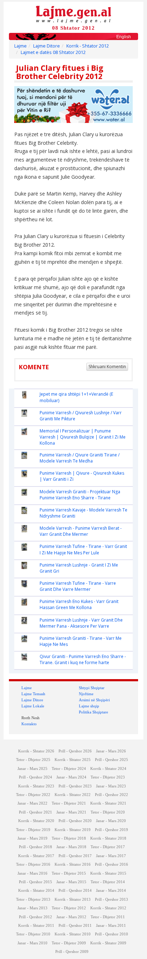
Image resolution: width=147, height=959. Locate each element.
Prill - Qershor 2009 (71, 952)
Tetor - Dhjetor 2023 (108, 777)
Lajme (20, 46)
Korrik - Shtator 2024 (108, 769)
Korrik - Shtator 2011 (36, 926)
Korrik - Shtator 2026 (36, 751)
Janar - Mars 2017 (111, 856)
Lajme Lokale (32, 706)
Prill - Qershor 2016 (111, 864)
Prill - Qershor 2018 (35, 847)
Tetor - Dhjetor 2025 (33, 760)
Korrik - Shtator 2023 (36, 786)
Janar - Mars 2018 (71, 847)
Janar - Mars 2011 (111, 926)
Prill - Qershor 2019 (111, 830)
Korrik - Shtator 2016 (73, 864)
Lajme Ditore (46, 46)
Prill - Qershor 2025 (111, 760)
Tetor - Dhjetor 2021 (69, 803)
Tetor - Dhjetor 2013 (33, 899)
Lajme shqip (89, 706)
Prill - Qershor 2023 (75, 786)
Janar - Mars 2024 (71, 777)
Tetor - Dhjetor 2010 (33, 934)
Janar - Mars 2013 (32, 908)
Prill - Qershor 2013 (111, 899)
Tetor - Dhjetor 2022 (33, 795)
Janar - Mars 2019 (32, 838)
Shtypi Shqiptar (92, 688)
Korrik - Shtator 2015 (108, 873)
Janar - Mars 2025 (32, 769)
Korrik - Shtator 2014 (36, 891)
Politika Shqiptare (93, 712)
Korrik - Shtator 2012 (87, 46)
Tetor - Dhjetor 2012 (69, 908)
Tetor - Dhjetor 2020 (108, 812)
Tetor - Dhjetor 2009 (69, 943)
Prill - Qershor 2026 (75, 751)
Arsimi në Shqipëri (94, 700)
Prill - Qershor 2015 (35, 882)
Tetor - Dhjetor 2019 (33, 830)
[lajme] (73, 13)
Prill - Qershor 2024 (35, 777)
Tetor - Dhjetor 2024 (69, 769)
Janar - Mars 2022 (32, 803)
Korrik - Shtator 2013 (73, 899)
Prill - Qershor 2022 (111, 795)
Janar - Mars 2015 (71, 882)
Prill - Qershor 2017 (75, 856)
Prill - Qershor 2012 (35, 917)
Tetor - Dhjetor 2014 (108, 882)
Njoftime (86, 694)
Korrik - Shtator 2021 (108, 803)
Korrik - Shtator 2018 (108, 838)
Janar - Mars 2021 (71, 812)
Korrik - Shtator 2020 (36, 821)
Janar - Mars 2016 (32, 873)
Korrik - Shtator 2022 (73, 795)
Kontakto (29, 724)
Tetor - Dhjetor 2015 (69, 873)
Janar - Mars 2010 (32, 943)
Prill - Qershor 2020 (75, 821)
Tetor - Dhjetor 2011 (108, 917)
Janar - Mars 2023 (111, 786)
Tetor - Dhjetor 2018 (69, 838)
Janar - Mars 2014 (111, 891)
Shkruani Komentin (107, 367)
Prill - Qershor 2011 (75, 926)
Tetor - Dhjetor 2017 (108, 847)
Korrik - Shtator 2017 (36, 856)
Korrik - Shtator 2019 (73, 830)
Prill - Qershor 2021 (35, 812)
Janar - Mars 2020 (111, 821)
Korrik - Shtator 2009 (108, 943)
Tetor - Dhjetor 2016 (33, 864)
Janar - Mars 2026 (111, 751)
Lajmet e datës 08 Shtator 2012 (53, 52)
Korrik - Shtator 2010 (73, 934)
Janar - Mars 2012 (71, 917)
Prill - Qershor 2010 (111, 934)
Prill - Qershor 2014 (75, 891)
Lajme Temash (33, 694)
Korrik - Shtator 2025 (73, 760)
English (123, 36)
